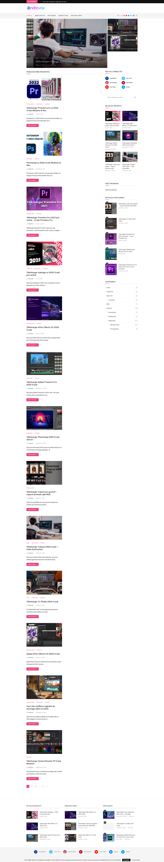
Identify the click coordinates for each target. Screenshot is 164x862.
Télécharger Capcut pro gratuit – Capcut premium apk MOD (128, 204)
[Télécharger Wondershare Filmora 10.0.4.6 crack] (111, 254)
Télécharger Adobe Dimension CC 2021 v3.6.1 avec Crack (125, 836)
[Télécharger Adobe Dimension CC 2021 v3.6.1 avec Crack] (108, 838)
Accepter (126, 860)
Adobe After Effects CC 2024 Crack (118, 49)
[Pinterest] (124, 15)
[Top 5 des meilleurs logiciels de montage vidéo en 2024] (44, 687)
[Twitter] (120, 15)
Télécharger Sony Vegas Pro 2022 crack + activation (125, 813)
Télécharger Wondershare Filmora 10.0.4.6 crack (127, 250)
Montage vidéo (76, 15)
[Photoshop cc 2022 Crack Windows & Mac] (44, 144)
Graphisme (122, 291)
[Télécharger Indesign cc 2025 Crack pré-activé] (44, 253)
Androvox (30, 114)
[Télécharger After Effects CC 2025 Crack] (44, 308)
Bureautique (63, 15)
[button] (39, 1)
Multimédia (52, 15)
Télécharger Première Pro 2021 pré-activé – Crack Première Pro (127, 236)
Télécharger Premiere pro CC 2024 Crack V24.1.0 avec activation (128, 267)
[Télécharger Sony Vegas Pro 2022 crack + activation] (108, 815)
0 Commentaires (44, 65)
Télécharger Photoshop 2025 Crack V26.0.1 (129, 144)
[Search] (137, 15)
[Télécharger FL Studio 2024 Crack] (119, 27)
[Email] (128, 15)
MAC (122, 304)
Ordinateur (123, 300)
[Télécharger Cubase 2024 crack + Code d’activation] (63, 43)
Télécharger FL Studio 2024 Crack (117, 32)
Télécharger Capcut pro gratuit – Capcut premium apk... (112, 166)
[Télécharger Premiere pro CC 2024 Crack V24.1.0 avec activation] (111, 269)
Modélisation (40, 15)
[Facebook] (117, 15)
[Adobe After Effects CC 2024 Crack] (119, 43)
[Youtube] (126, 15)
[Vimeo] (131, 15)
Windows (122, 308)
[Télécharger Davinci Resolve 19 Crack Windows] (44, 742)
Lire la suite (32, 125)
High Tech (122, 296)
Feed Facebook (111, 190)
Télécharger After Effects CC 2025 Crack (129, 124)
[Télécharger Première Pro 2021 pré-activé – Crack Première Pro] (44, 198)
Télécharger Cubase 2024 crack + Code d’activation (59, 61)
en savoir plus (136, 860)
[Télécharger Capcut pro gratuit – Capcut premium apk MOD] (44, 473)
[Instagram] (122, 15)
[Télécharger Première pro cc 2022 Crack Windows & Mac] (44, 89)
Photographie (124, 329)
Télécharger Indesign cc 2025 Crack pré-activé (112, 124)
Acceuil (29, 15)
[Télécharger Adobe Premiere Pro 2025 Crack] (44, 363)
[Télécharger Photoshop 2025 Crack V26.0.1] (44, 418)
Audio (122, 287)
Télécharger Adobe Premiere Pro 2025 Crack (111, 145)
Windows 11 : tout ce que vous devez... (55, 1)
